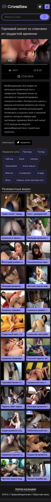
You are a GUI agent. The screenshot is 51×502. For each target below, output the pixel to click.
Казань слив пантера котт (30, 180)
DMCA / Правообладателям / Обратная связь (25, 494)
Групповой (11, 166)
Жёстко (9, 173)
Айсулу (34, 158)
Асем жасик (29, 166)
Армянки (25, 142)
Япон (8, 180)
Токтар (41, 151)
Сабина (9, 158)
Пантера (27, 151)
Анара (40, 173)
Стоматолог (25, 173)
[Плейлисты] (39, 6)
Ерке (21, 158)
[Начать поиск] (44, 17)
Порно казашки (25, 489)
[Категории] (47, 6)
